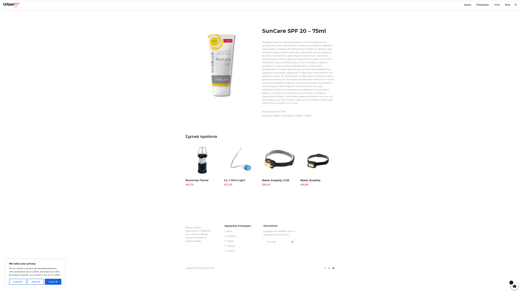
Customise (17, 281)
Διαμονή (230, 250)
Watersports (287, 115)
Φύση (229, 231)
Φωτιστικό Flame (197, 180)
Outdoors (277, 115)
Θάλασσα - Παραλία (303, 115)
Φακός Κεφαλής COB (275, 180)
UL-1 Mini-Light (234, 180)
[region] (35, 273)
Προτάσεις (231, 236)
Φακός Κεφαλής (310, 180)
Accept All (53, 281)
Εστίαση (230, 241)
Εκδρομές (231, 246)
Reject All (36, 281)
